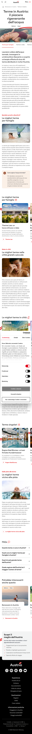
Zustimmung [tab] (5, 337)
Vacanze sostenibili (16, 713)
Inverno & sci (16, 680)
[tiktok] (20, 670)
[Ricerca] (2, 1)
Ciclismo (16, 683)
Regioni (16, 698)
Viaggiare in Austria (16, 710)
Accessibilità (9, 726)
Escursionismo (16, 686)
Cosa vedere (16, 703)
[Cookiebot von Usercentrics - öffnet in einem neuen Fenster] (23, 333)
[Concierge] (5, 1)
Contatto (9, 722)
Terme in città (20, 45)
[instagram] (6, 670)
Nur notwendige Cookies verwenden (16, 399)
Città (16, 700)
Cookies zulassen (16, 388)
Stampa (22, 726)
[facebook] (11, 670)
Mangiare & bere (16, 691)
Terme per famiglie (8, 45)
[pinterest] (16, 670)
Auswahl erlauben (16, 394)
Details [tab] (16, 337)
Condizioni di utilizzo (21, 724)
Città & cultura (16, 688)
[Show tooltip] (30, 40)
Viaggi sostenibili (16, 715)
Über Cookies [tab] (26, 337)
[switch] (27, 371)
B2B (16, 726)
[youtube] (25, 670)
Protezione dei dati (8, 724)
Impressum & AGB (18, 722)
